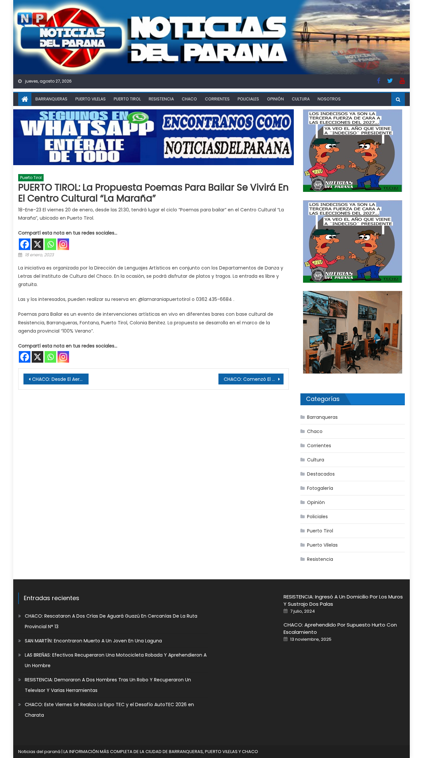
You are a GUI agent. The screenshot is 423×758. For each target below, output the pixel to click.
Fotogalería (320, 488)
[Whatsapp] (50, 244)
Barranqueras (51, 99)
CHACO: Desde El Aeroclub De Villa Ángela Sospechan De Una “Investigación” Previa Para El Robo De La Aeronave (60, 379)
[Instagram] (63, 244)
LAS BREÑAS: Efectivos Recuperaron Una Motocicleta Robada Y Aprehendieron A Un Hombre (116, 660)
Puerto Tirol (127, 99)
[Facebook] (24, 244)
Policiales (248, 99)
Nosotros (329, 99)
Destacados (321, 474)
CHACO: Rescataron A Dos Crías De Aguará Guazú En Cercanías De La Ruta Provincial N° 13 (111, 621)
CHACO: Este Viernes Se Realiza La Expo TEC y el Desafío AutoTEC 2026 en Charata (109, 709)
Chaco (189, 99)
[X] (37, 244)
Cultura (301, 99)
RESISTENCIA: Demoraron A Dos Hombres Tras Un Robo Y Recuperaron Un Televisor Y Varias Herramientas (108, 685)
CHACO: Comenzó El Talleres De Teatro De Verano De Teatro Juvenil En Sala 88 (254, 379)
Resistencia (161, 99)
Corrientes (217, 99)
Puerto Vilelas (90, 99)
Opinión (275, 99)
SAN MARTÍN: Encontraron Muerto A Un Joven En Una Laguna (93, 640)
